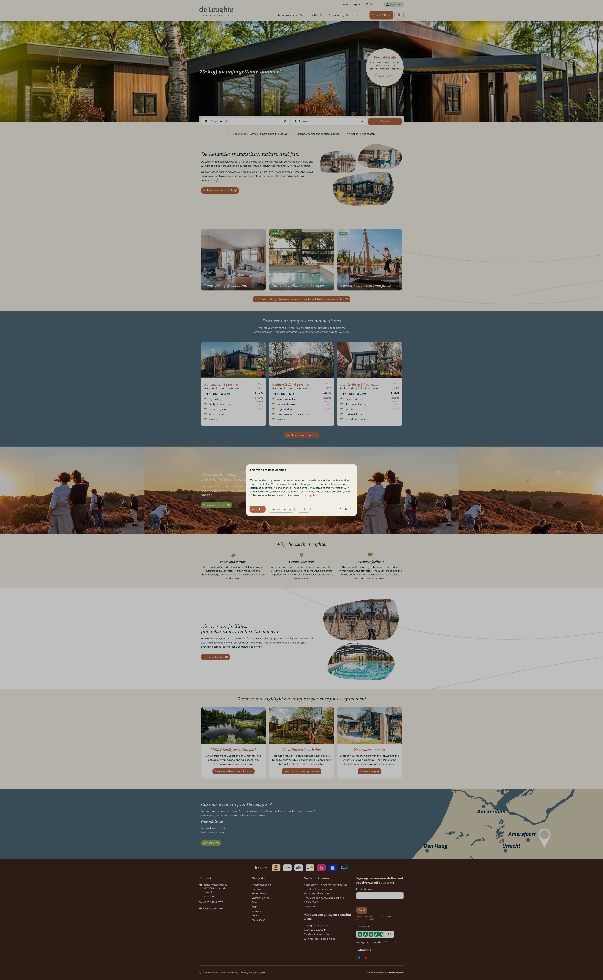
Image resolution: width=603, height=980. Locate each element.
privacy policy (309, 495)
